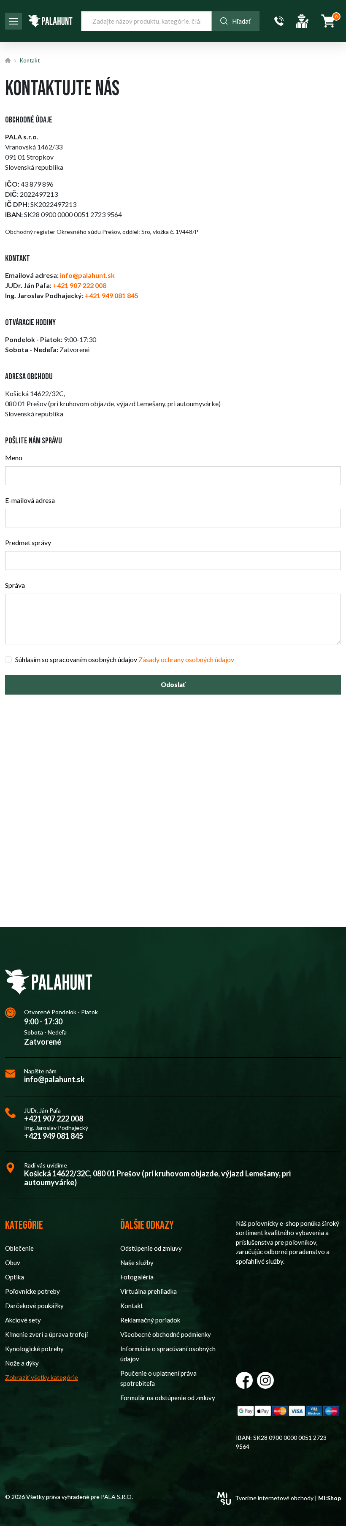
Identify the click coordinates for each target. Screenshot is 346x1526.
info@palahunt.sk (54, 1079)
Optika (14, 1277)
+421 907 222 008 (53, 1118)
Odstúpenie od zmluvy (151, 1248)
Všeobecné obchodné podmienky (165, 1334)
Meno (13, 457)
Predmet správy (28, 542)
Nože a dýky (22, 1363)
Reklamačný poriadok (150, 1320)
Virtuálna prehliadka (148, 1291)
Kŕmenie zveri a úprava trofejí (46, 1334)
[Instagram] (265, 1380)
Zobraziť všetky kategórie (41, 1377)
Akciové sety (23, 1320)
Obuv (12, 1262)
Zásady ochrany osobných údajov (186, 659)
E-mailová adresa (30, 500)
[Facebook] (244, 1380)
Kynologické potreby (34, 1348)
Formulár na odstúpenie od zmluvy (167, 1397)
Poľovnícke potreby (32, 1291)
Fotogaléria (137, 1277)
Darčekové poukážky (34, 1305)
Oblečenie (19, 1248)
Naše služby (137, 1262)
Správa (15, 585)
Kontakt (30, 60)
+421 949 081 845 (53, 1136)
